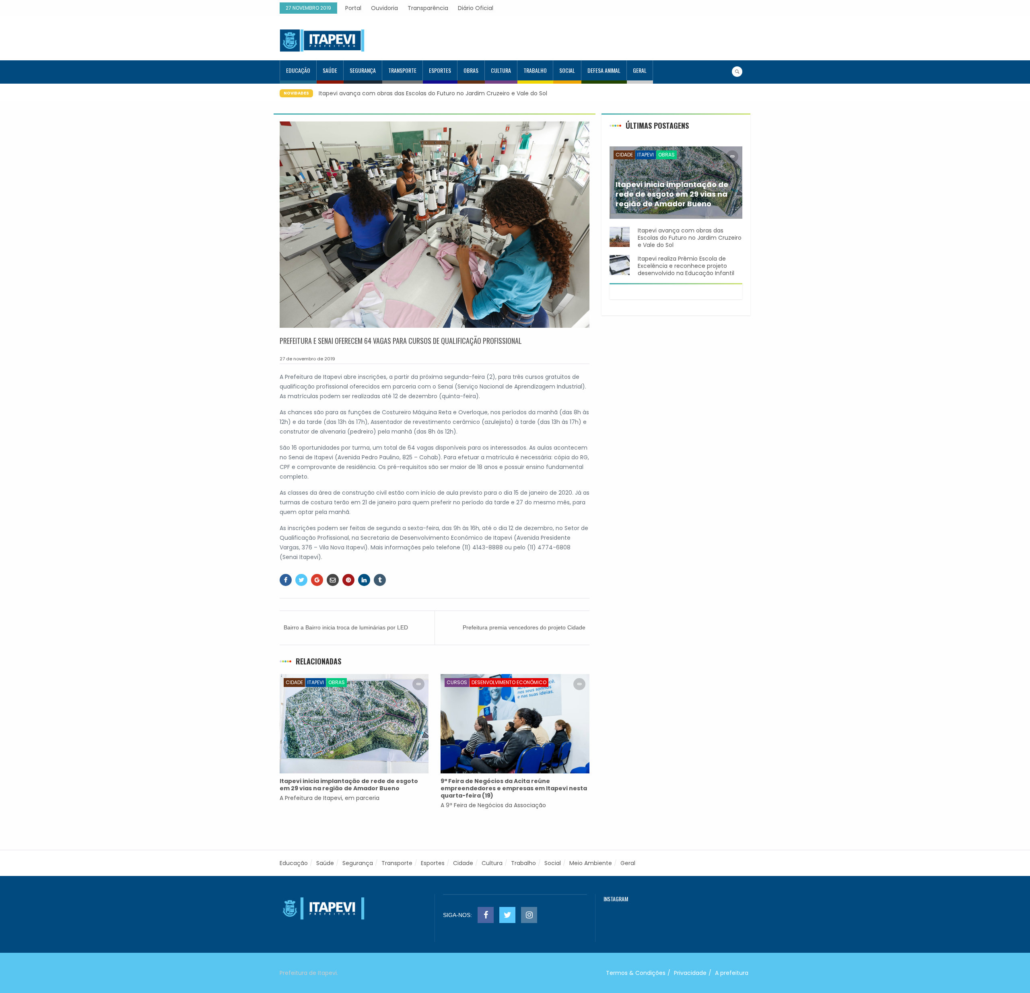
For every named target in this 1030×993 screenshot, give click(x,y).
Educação (298, 70)
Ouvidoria (384, 8)
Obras (471, 70)
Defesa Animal (603, 70)
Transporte (402, 70)
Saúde (330, 70)
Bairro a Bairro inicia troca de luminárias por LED (346, 627)
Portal (353, 8)
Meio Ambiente (590, 863)
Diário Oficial (475, 8)
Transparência (428, 8)
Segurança (363, 70)
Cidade (294, 682)
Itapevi (315, 682)
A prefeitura (731, 973)
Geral (640, 70)
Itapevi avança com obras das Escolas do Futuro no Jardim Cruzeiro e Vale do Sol (433, 93)
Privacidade (690, 973)
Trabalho (535, 70)
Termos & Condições (635, 973)
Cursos (457, 682)
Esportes (440, 70)
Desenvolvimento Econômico (509, 682)
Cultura (501, 70)
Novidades (296, 93)
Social (567, 70)
